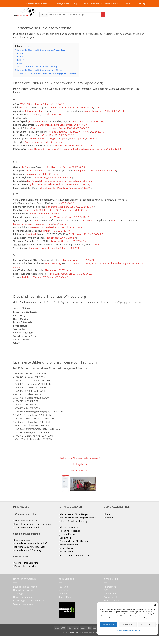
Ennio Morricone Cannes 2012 (63, 217)
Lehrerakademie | (112, 3)
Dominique (30, 174)
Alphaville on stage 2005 (97, 111)
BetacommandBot (33, 111)
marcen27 (25, 107)
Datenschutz (110, 593)
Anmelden (127, 3)
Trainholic (27, 277)
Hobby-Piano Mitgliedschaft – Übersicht (79, 457)
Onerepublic (43, 213)
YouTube (63, 586)
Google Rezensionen (23, 603)
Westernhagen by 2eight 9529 (118, 263)
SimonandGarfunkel (61, 241)
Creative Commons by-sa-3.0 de (85, 263)
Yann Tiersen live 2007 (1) (55, 248)
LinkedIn (63, 593)
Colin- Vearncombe (70, 259)
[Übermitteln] (103, 14)
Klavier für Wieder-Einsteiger (75, 521)
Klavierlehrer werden (25, 566)
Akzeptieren (108, 624)
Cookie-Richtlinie (112, 597)
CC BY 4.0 (92, 145)
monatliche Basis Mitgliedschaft (30, 543)
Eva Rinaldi (32, 234)
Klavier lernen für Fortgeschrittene (78, 517)
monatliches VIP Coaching (27, 550)
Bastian (109, 517)
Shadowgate (34, 248)
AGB (106, 590)
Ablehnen (127, 624)
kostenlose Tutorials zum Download (32, 523)
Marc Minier (43, 124)
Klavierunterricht (79, 470)
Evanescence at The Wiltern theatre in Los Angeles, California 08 (76, 148)
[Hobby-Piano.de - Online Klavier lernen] (24, 14)
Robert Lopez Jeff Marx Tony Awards (57, 187)
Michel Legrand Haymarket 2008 (61, 184)
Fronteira (18, 223)
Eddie (36, 220)
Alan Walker (51, 270)
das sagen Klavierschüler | (66, 3)
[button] (154, 605)
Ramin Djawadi (77, 138)
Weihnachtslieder (69, 544)
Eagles (46, 142)
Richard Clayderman (62, 124)
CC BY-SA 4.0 (97, 131)
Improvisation (67, 548)
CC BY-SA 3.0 (57, 104)
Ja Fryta (26, 167)
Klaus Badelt (33, 114)
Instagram (64, 590)
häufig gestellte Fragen (25, 586)
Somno (32, 213)
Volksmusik (65, 537)
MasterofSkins (37, 227)
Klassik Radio (65, 597)
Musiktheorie (66, 551)
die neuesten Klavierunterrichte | (39, 3)
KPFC (113, 220)
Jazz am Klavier (67, 534)
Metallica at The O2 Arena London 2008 (59, 210)
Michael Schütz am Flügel (59, 227)
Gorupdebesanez (39, 128)
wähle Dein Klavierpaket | (90, 3)
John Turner (36, 184)
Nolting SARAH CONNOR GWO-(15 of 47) (69, 131)
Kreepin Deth (31, 210)
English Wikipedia (59, 138)
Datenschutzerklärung (124, 630)
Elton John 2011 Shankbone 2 (89, 170)
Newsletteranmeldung (25, 597)
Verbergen (29, 46)
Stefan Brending (53, 263)
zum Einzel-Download (25, 520)
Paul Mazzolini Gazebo (59, 167)
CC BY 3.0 (111, 170)
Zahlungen (18, 593)
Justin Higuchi (36, 121)
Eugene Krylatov (52, 177)
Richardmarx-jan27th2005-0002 (62, 206)
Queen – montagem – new (38, 223)
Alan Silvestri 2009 (55, 237)
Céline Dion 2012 (51, 135)
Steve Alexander (33, 142)
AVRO (23, 104)
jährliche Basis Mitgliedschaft (29, 546)
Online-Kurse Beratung (26, 562)
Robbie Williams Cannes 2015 (62, 273)
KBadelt (46, 114)
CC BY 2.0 (99, 107)
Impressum (136, 630)
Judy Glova (32, 180)
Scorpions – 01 (48, 230)
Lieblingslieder (79, 464)
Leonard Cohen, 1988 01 (62, 128)
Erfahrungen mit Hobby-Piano (28, 600)
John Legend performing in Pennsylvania (60, 180)
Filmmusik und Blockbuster (74, 541)
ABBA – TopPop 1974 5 (38, 104)
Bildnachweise (111, 600)
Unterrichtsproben (23, 590)
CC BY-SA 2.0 (57, 142)
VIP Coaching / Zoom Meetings (75, 554)
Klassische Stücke (69, 527)
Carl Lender (87, 220)
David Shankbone (34, 170)
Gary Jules (43, 174)
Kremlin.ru (37, 177)
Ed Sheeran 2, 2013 (79, 234)
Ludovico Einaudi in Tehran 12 (70, 145)
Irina (107, 514)
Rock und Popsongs (70, 530)
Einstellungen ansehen (147, 624)
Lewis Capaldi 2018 (82, 121)
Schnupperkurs (22, 539)
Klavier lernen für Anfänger (74, 514)
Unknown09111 (38, 138)
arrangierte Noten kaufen (27, 527)
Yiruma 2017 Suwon (43, 277)
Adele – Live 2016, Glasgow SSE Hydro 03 (72, 107)
